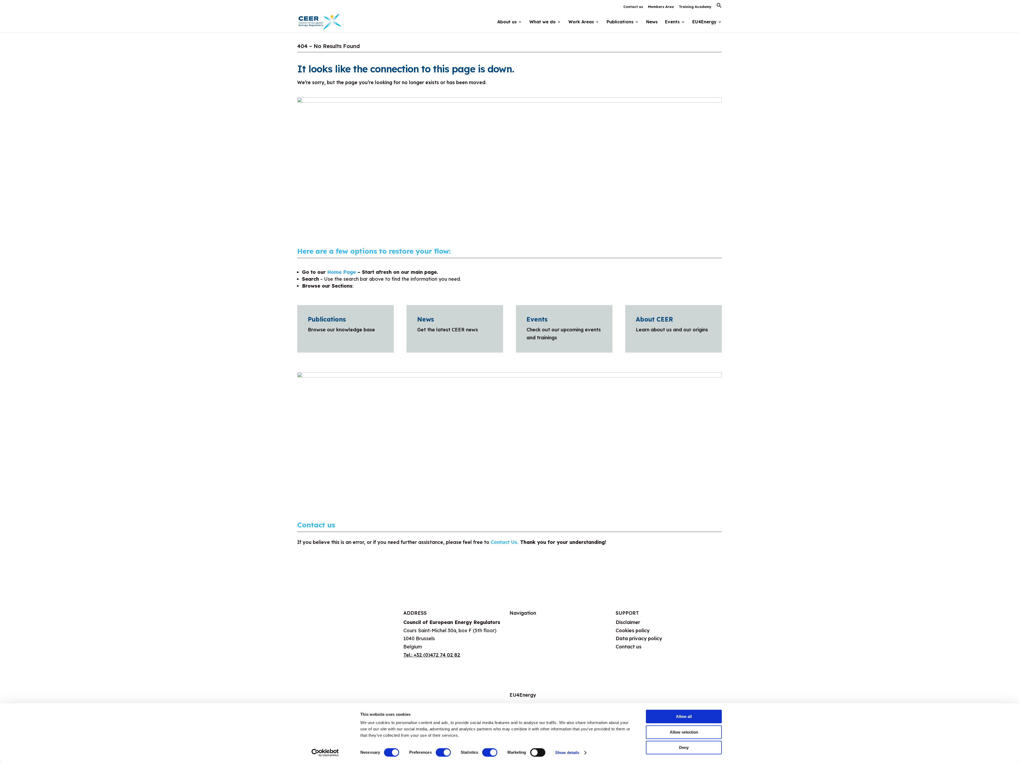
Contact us (633, 7)
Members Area (661, 7)
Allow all (684, 716)
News (652, 22)
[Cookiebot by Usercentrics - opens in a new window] (325, 753)
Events (672, 22)
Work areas (523, 648)
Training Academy (695, 7)
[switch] (443, 752)
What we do (523, 635)
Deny (684, 747)
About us (520, 622)
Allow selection (684, 732)
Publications (327, 319)
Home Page (341, 272)
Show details (567, 752)
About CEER (654, 319)
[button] (719, 7)
